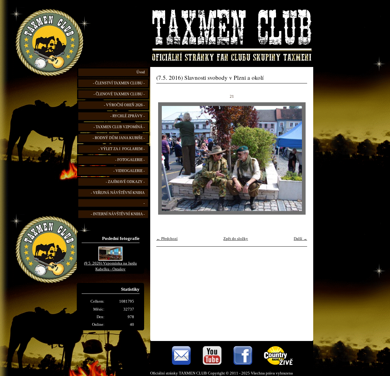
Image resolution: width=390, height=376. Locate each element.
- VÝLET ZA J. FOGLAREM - (121, 149)
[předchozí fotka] (166, 158)
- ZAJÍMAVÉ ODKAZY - (125, 182)
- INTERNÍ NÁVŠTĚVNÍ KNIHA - (118, 214)
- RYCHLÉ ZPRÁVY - (127, 116)
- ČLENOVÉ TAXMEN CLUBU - (119, 94)
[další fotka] (297, 158)
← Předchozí (167, 239)
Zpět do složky (235, 239)
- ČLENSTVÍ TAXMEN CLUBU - (119, 83)
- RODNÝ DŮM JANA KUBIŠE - (119, 138)
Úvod (140, 72)
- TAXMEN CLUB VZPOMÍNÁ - (119, 127)
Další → (300, 239)
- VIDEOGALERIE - (129, 171)
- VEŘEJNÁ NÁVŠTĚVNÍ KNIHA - (118, 198)
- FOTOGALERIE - (130, 160)
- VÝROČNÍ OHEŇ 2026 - (124, 105)
